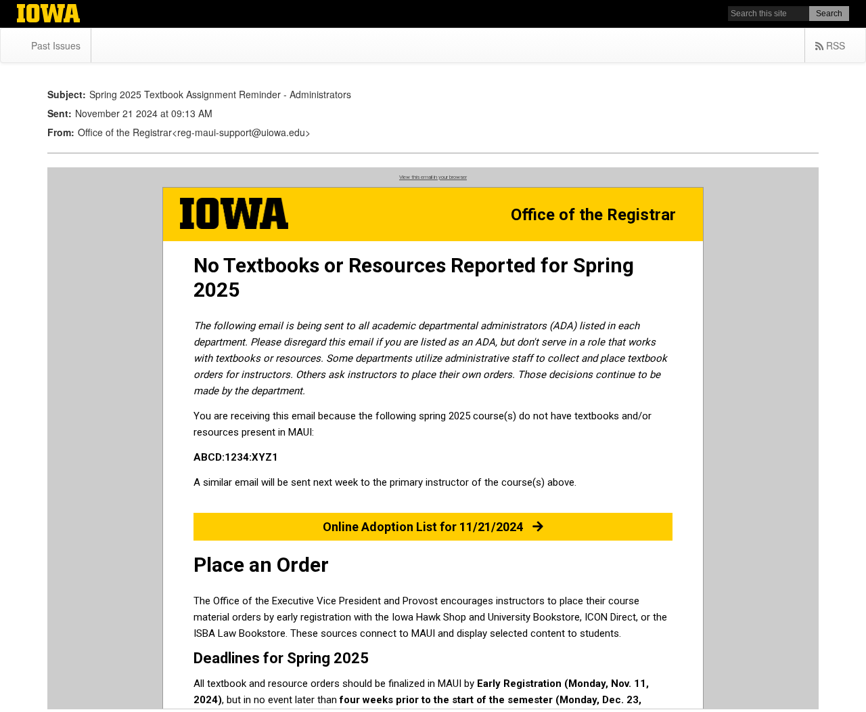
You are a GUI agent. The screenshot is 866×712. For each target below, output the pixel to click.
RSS (834, 45)
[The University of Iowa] (48, 15)
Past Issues (56, 45)
